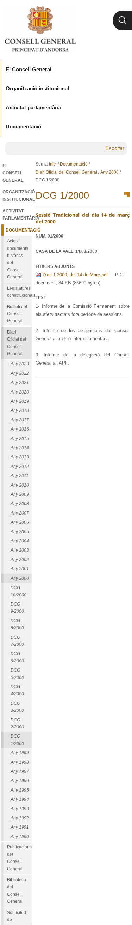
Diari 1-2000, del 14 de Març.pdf (75, 274)
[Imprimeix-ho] (102, 389)
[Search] (122, 20)
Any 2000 (109, 172)
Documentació (74, 164)
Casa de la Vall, (66, 251)
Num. (49, 236)
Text (41, 297)
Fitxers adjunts (55, 266)
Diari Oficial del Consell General (66, 172)
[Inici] (40, 29)
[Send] (122, 389)
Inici (53, 164)
